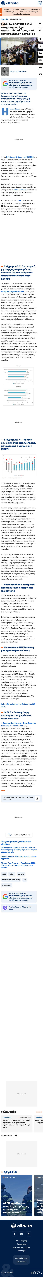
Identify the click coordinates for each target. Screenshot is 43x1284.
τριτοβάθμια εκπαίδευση (11, 880)
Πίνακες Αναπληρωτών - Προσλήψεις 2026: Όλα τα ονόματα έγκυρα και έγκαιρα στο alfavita (18, 865)
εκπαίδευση (15, 109)
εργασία (21, 874)
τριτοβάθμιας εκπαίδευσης (12, 291)
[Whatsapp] (40, 67)
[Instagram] (21, 1234)
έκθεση (11, 874)
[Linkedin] (40, 53)
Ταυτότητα (21, 1251)
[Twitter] (40, 46)
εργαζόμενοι (6, 885)
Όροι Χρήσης (21, 1241)
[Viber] (40, 60)
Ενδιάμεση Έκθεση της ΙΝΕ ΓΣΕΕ (20, 157)
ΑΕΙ (24, 880)
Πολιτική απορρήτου (21, 1247)
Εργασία (4, 19)
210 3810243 (21, 1261)
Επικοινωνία (21, 1244)
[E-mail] (40, 74)
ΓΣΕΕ (19, 200)
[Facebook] (40, 39)
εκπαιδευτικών (20, 190)
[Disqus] (21, 945)
